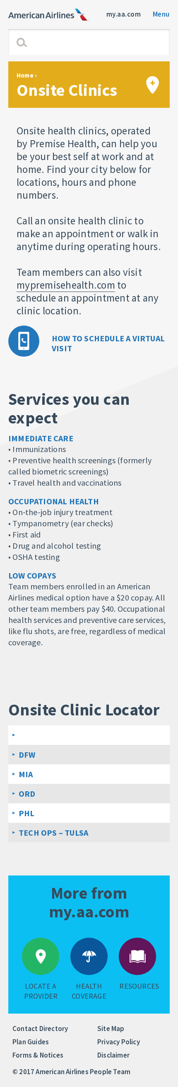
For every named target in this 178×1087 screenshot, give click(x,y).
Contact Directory (40, 1028)
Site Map (111, 1028)
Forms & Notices (37, 1055)
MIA (26, 774)
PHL (27, 813)
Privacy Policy (118, 1041)
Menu (161, 14)
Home (25, 75)
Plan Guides (30, 1041)
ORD (27, 793)
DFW (27, 754)
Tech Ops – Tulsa (53, 832)
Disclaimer (113, 1055)
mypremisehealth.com (66, 285)
